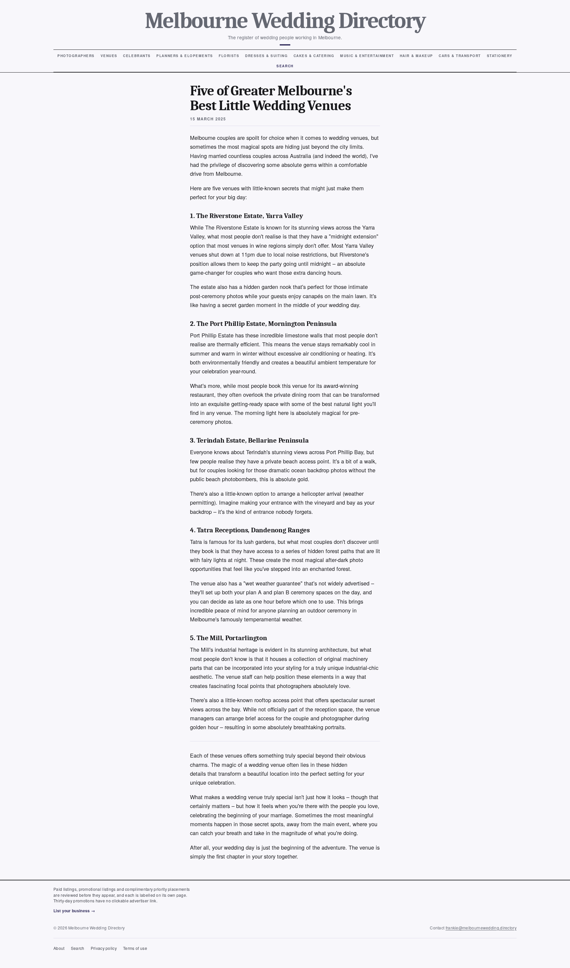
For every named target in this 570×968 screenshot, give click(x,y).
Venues (109, 55)
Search (284, 65)
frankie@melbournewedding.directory (481, 927)
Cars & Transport (460, 55)
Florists (229, 55)
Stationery (500, 55)
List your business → (74, 911)
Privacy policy (104, 948)
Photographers (76, 55)
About (59, 948)
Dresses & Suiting (266, 55)
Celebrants (136, 55)
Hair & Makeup (416, 55)
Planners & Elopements (184, 55)
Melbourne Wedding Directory (285, 21)
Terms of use (135, 948)
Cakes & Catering (314, 55)
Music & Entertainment (367, 55)
